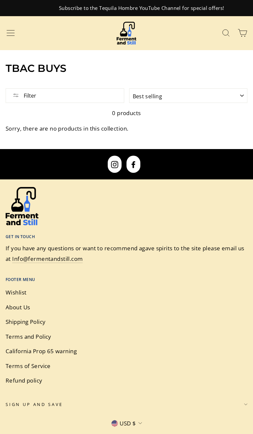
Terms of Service (28, 366)
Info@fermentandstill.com (47, 259)
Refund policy (24, 380)
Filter (29, 95)
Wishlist (16, 292)
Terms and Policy (28, 336)
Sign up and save (34, 404)
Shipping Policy (25, 322)
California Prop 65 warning (41, 351)
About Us (18, 307)
